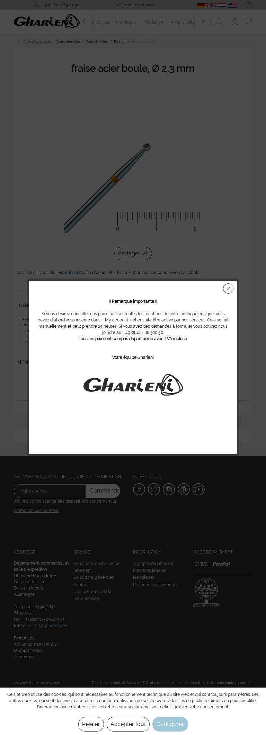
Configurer (170, 724)
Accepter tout (128, 724)
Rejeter (91, 724)
